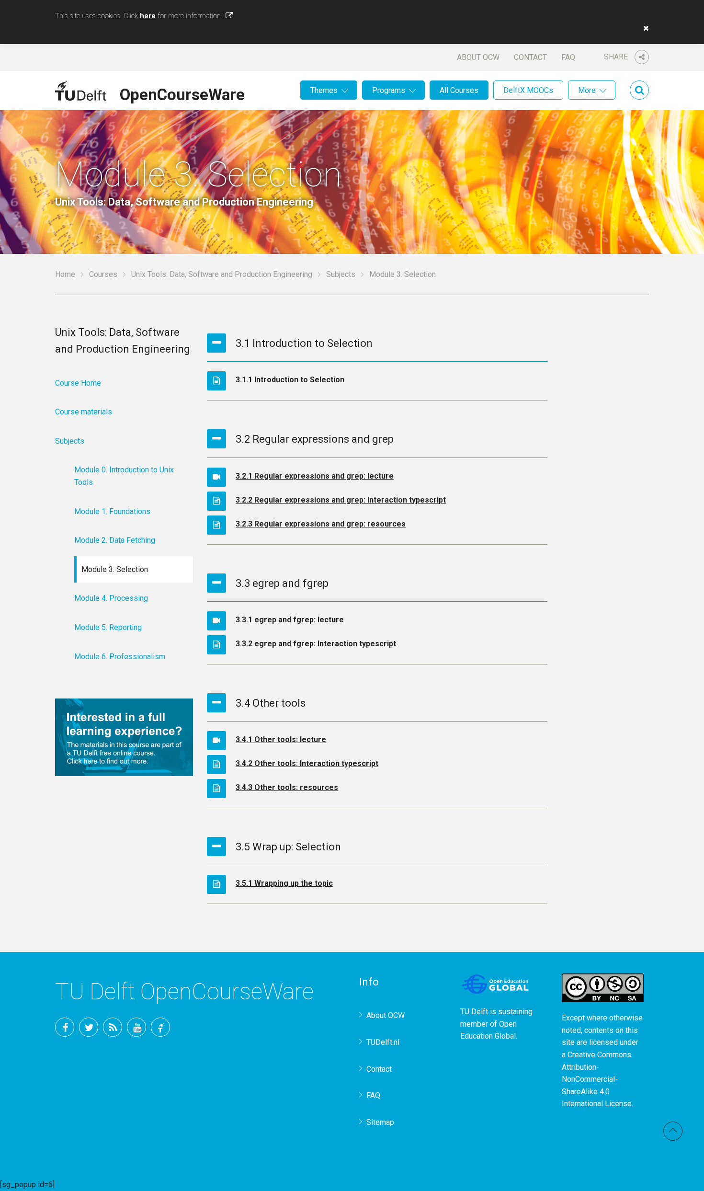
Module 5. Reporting (108, 627)
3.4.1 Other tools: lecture (281, 739)
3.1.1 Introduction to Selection (290, 379)
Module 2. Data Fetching (114, 540)
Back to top (672, 1131)
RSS (112, 1027)
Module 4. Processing (111, 598)
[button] (643, 28)
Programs (388, 90)
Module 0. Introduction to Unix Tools (124, 476)
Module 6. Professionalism (119, 656)
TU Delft (160, 1027)
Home (65, 274)
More (587, 90)
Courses (103, 274)
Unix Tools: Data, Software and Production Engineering (221, 274)
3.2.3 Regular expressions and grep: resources (321, 523)
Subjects (340, 274)
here (148, 15)
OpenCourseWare (182, 93)
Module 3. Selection (114, 569)
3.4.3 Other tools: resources (287, 787)
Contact (530, 57)
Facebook (64, 1027)
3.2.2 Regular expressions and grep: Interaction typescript (341, 499)
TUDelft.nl (382, 1042)
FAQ (568, 57)
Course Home (78, 383)
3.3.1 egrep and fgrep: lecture (290, 619)
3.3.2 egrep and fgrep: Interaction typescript (316, 643)
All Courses (459, 90)
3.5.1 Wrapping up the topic (284, 883)
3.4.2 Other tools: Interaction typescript (307, 763)
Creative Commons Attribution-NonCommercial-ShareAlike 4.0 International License (597, 1079)
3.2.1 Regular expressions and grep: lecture (315, 476)
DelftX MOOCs (528, 90)
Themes (324, 90)
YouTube (136, 1027)
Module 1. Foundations (112, 511)
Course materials (83, 411)
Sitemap (380, 1122)
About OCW (478, 57)
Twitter (88, 1027)
